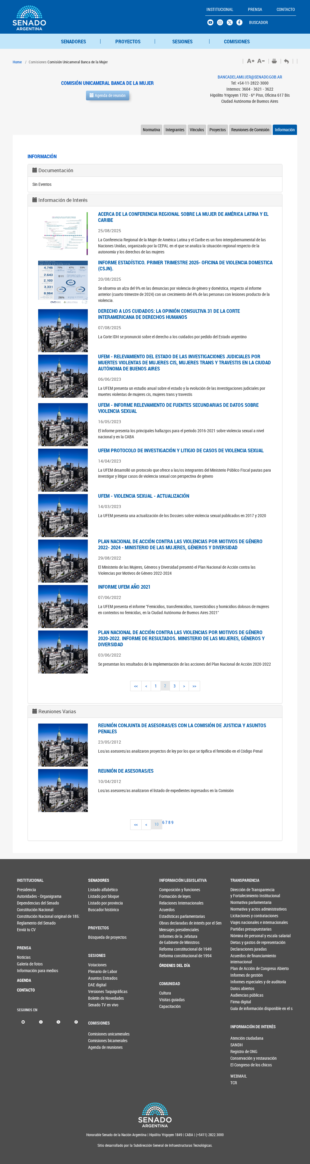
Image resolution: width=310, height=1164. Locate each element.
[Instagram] (40, 1021)
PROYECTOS (127, 41)
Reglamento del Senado (27, 923)
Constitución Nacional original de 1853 (27, 916)
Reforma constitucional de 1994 (169, 955)
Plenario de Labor (98, 971)
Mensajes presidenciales (169, 929)
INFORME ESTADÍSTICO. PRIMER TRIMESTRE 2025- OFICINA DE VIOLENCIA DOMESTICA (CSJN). (185, 265)
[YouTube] (23, 1021)
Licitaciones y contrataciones (240, 915)
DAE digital (97, 985)
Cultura (165, 993)
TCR (233, 1082)
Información (285, 129)
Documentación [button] (55, 170)
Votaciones (97, 965)
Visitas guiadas (169, 999)
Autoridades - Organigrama (27, 896)
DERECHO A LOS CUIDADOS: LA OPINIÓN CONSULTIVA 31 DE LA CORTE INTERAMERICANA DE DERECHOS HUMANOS (169, 313)
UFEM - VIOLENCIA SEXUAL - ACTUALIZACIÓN (143, 495)
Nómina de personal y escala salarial (240, 935)
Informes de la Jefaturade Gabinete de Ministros (169, 939)
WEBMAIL (238, 1076)
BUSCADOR (258, 22)
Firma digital (240, 1002)
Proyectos (217, 129)
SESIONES (182, 41)
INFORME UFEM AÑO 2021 (124, 586)
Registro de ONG (240, 1051)
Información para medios (27, 970)
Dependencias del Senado (27, 903)
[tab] (155, 170)
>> (194, 686)
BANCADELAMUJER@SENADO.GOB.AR (250, 77)
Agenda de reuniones (98, 1047)
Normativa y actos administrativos (240, 909)
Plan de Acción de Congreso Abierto (240, 968)
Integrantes (175, 129)
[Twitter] (58, 1021)
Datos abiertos (240, 988)
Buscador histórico (98, 909)
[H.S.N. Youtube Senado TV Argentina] (212, 23)
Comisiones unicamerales (98, 1034)
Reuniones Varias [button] (57, 711)
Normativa (151, 129)
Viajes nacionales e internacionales (240, 922)
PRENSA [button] (255, 9)
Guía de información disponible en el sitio (240, 1008)
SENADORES (73, 41)
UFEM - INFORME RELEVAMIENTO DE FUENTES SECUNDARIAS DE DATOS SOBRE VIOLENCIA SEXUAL (178, 407)
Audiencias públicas (240, 995)
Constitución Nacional (27, 909)
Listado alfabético (98, 889)
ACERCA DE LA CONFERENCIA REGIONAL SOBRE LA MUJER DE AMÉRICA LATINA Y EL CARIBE (183, 216)
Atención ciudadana (240, 1038)
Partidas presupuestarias (240, 929)
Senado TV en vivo (98, 1005)
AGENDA (24, 980)
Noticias (24, 957)
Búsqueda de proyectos (98, 937)
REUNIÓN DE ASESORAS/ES (125, 770)
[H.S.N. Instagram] (222, 23)
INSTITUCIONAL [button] (219, 9)
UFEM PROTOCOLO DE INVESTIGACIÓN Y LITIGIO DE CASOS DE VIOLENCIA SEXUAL (181, 450)
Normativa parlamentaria (240, 902)
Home (17, 62)
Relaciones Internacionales (169, 903)
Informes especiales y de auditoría (240, 982)
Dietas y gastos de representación (240, 942)
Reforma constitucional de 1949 (169, 949)
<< (136, 686)
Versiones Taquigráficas (98, 991)
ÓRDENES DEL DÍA (169, 965)
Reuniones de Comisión (250, 129)
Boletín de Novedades (98, 998)
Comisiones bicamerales (98, 1040)
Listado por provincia (98, 903)
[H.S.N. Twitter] (231, 23)
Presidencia (26, 889)
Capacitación (169, 1006)
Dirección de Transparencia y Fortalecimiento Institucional (240, 892)
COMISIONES (237, 41)
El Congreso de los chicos (240, 1065)
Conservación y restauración (240, 1058)
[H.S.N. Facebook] (241, 23)
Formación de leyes (169, 896)
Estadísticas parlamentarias (169, 916)
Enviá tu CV (26, 929)
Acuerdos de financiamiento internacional (240, 959)
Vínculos (197, 129)
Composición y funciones (169, 889)
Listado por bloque (98, 896)
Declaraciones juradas (240, 949)
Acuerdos (167, 909)
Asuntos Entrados (98, 978)
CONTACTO (26, 990)
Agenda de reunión (110, 95)
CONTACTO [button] (286, 9)
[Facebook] (76, 1021)
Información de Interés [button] (62, 200)
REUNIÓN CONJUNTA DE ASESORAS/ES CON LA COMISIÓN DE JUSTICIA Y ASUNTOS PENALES (182, 728)
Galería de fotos (27, 964)
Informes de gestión (240, 975)
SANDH (236, 1045)
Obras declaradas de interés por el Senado (169, 923)
